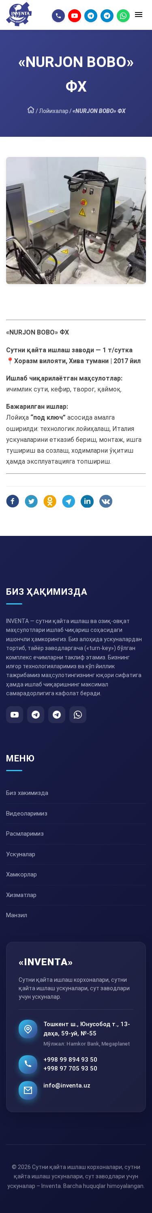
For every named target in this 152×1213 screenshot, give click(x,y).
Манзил (16, 915)
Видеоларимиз (26, 813)
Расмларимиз (25, 833)
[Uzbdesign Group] (31, 111)
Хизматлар (21, 895)
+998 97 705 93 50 (70, 1068)
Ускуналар (20, 854)
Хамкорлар (21, 874)
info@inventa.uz (66, 1085)
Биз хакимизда (27, 793)
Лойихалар (54, 111)
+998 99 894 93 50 (70, 1059)
